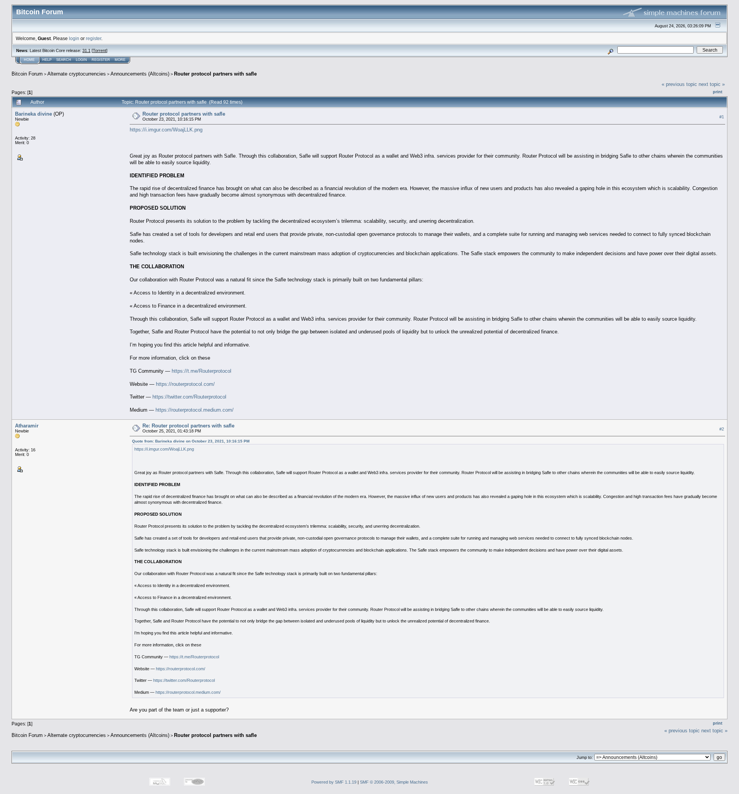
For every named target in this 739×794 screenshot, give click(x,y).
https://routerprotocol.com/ (185, 384)
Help (47, 60)
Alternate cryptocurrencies (76, 74)
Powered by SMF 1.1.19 (333, 782)
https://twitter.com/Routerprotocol (189, 397)
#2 (721, 429)
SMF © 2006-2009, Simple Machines (394, 782)
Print (717, 91)
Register (101, 60)
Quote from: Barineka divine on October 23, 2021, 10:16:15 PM (190, 441)
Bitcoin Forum (27, 74)
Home (29, 60)
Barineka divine (33, 114)
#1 (721, 116)
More (120, 60)
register (93, 38)
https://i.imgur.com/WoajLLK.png (166, 130)
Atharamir (26, 426)
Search (63, 60)
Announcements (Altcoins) (139, 74)
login (74, 38)
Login (81, 60)
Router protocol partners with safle (215, 74)
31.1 (86, 50)
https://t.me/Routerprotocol (201, 371)
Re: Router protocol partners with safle (188, 426)
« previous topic (679, 84)
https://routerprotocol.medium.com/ (194, 410)
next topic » (712, 84)
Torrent (99, 50)
